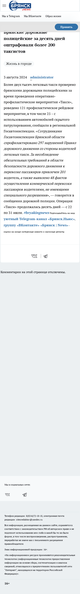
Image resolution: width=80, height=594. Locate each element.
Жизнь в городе (19, 63)
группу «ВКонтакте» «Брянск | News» (36, 225)
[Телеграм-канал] (25, 494)
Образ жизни (53, 16)
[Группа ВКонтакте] (7, 494)
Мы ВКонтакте (33, 16)
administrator (42, 77)
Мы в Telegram (11, 16)
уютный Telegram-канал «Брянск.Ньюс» (39, 219)
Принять (66, 27)
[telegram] (47, 256)
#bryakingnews (36, 212)
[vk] (34, 256)
